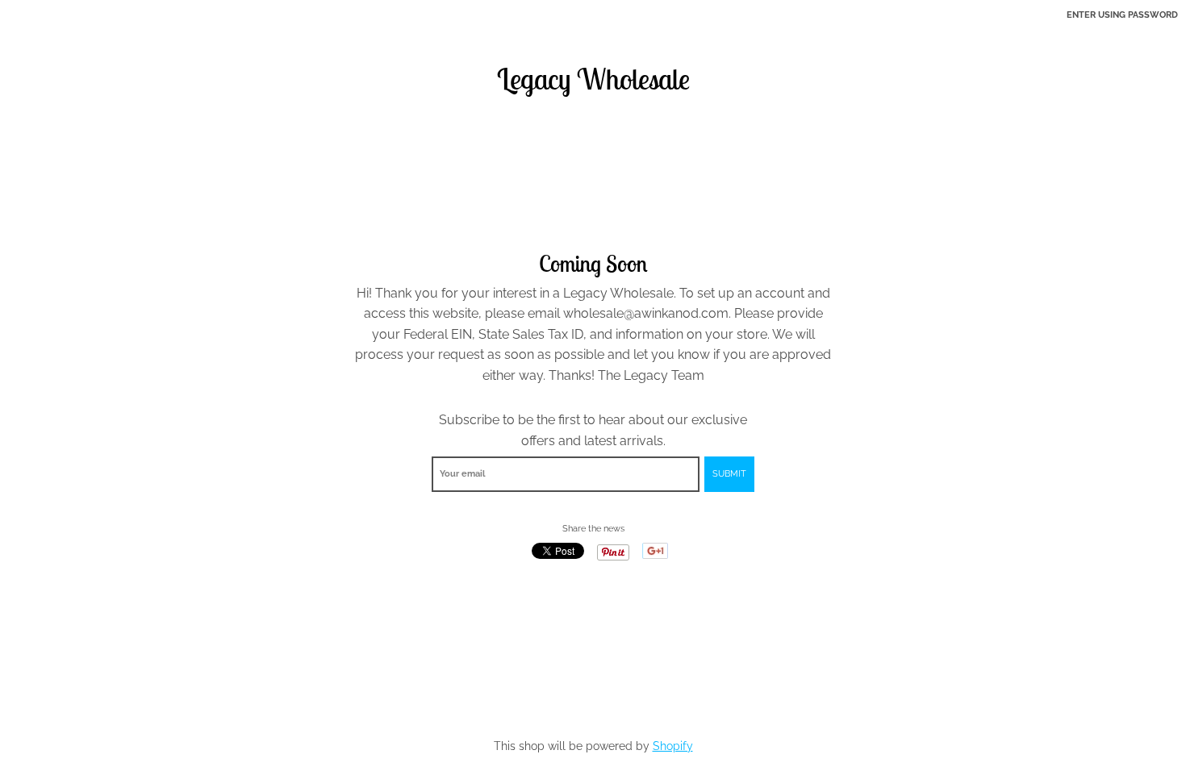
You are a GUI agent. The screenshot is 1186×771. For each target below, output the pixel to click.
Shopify (673, 746)
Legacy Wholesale (593, 79)
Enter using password (1122, 15)
